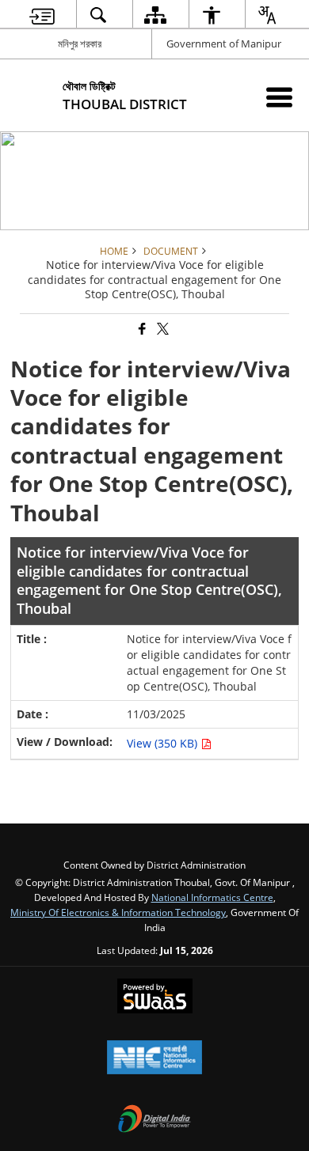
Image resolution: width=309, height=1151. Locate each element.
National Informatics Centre (212, 897)
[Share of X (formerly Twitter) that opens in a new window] (161, 329)
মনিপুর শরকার (79, 43)
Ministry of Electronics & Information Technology (118, 912)
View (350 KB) (163, 743)
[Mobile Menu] (279, 97)
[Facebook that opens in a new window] (141, 329)
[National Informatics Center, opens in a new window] (154, 1058)
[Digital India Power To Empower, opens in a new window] (154, 1120)
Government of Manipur (223, 43)
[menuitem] (42, 14)
